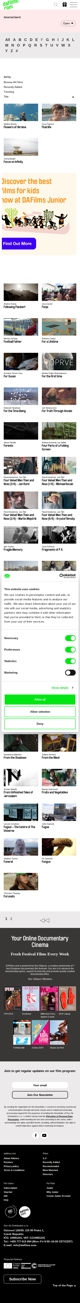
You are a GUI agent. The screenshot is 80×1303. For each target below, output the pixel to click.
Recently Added (13, 86)
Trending (9, 91)
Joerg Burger (10, 159)
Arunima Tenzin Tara (13, 373)
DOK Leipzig (64, 1014)
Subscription (10, 1188)
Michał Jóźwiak (10, 338)
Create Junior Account (59, 1196)
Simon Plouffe (10, 442)
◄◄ (58, 920)
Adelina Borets (10, 124)
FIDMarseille (19, 1048)
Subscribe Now (22, 1279)
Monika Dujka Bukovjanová (54, 373)
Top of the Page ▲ (64, 1285)
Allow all (40, 699)
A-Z (45, 1158)
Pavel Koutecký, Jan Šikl (15, 477)
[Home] (11, 4)
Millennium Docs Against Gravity (48, 1015)
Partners (8, 1162)
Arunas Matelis (10, 789)
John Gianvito (48, 824)
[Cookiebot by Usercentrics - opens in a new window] (59, 576)
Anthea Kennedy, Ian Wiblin (54, 442)
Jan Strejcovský (49, 408)
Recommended (51, 1166)
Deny (40, 723)
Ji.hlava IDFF (38, 1048)
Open (66, 23)
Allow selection (40, 711)
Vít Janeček (47, 858)
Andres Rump (10, 304)
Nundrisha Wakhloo (12, 754)
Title (6, 96)
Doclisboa (26, 1014)
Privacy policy (11, 1166)
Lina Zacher (47, 304)
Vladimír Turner (11, 858)
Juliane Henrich (49, 754)
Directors (48, 1174)
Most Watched (50, 1170)
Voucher (8, 1192)
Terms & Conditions (14, 1170)
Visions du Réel (57, 1048)
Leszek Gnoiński (11, 824)
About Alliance (11, 1158)
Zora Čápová (48, 124)
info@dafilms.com (24, 1245)
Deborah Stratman (12, 408)
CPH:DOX (8, 1014)
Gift (5, 1196)
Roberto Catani (48, 338)
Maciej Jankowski (50, 789)
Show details (60, 687)
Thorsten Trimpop (12, 893)
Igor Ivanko (9, 546)
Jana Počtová (48, 546)
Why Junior (52, 1192)
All (7, 40)
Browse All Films (13, 82)
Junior (50, 1188)
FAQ (6, 1200)
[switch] (70, 650)
